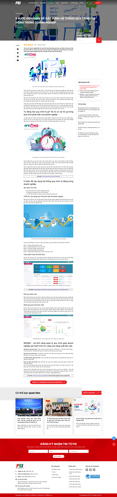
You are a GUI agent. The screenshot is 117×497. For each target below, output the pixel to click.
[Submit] (99, 40)
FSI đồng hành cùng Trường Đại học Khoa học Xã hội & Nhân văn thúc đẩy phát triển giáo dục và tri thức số (88, 134)
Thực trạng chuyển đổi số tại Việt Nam (51, 176)
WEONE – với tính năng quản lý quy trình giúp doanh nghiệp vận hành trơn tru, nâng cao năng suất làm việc (89, 96)
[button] (87, 3)
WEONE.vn (34, 495)
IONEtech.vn (49, 495)
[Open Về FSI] (83, 2)
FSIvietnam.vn (41, 495)
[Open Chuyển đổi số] (37, 2)
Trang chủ (19, 13)
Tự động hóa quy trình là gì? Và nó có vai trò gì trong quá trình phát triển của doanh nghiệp (90, 87)
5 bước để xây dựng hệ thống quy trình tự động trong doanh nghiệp (89, 91)
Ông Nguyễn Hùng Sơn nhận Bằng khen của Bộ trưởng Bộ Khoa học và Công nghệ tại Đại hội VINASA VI (89, 109)
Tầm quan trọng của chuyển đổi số (41, 375)
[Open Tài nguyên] (68, 2)
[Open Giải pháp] (46, 2)
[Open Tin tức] (54, 2)
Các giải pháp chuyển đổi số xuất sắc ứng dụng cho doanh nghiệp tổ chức (51, 289)
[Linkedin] (94, 470)
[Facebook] (87, 470)
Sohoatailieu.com (20, 495)
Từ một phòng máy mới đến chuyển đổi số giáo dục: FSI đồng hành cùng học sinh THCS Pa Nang (89, 116)
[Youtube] (90, 470)
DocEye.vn (27, 495)
